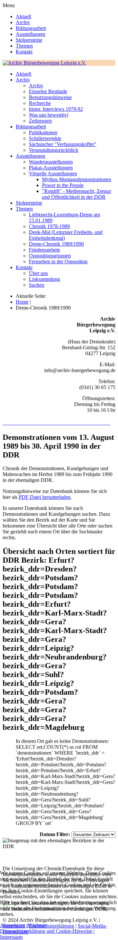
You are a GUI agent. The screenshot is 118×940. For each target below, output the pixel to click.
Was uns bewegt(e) (48, 115)
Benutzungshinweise (50, 97)
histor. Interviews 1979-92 (56, 109)
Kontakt (24, 51)
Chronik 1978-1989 (49, 226)
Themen (24, 46)
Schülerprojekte (45, 138)
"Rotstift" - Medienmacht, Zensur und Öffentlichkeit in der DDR (76, 194)
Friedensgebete (44, 250)
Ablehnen (36, 925)
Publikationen (43, 132)
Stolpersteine (29, 40)
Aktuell (23, 16)
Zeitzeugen (40, 120)
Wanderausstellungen (51, 162)
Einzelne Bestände (48, 91)
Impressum (11, 937)
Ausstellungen (30, 34)
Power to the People (63, 185)
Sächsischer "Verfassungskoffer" (62, 144)
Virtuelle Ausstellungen (53, 173)
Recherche (40, 103)
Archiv (23, 22)
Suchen (36, 285)
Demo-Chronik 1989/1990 (56, 244)
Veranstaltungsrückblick (53, 150)
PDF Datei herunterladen (44, 497)
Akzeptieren (12, 925)
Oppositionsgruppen (50, 255)
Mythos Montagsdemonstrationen (76, 179)
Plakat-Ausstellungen (51, 167)
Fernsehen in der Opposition (58, 261)
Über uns (38, 273)
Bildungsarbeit (31, 28)
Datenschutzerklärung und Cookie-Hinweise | (47, 931)
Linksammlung (44, 279)
